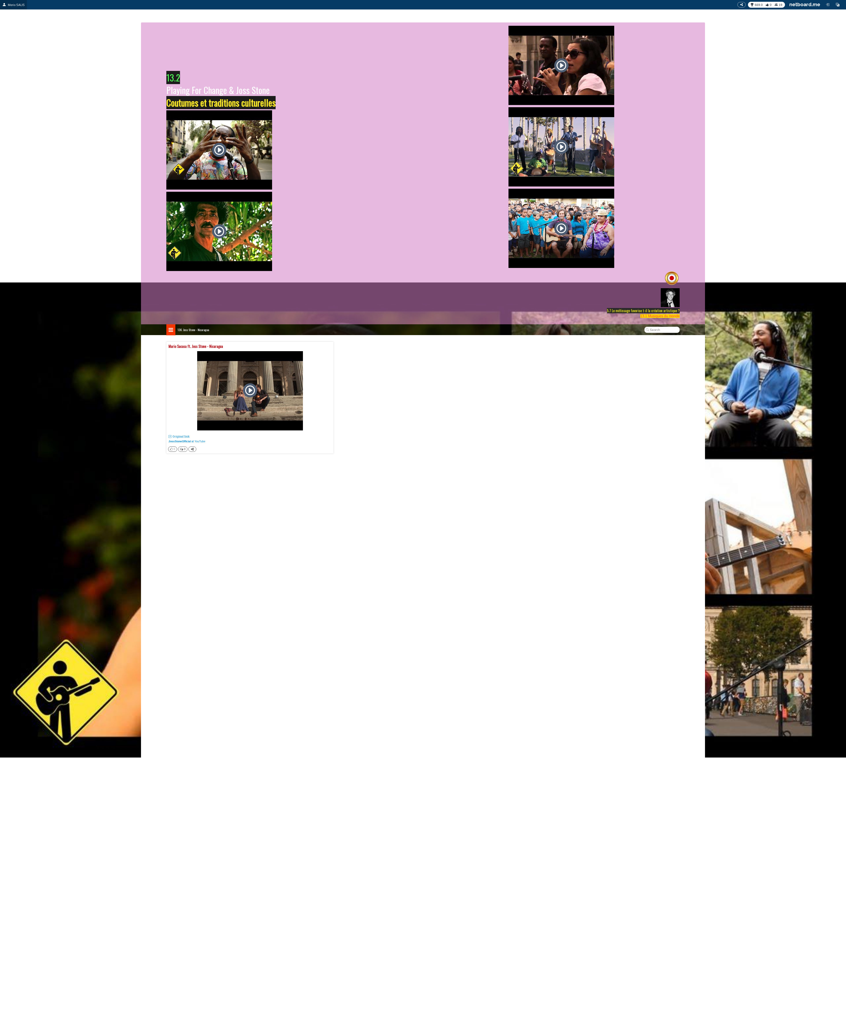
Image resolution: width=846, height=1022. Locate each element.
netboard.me (804, 4)
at (187, 441)
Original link (181, 436)
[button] (838, 4)
